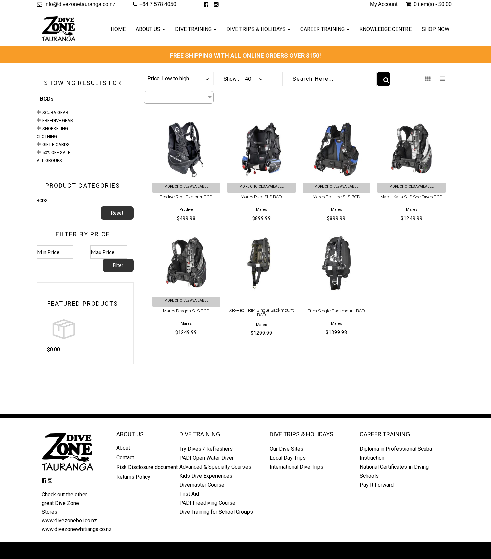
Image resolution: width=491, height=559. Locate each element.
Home (118, 29)
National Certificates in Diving (394, 467)
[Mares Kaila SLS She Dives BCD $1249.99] (411, 118)
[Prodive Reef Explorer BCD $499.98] (186, 118)
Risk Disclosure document (147, 467)
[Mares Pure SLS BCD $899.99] (261, 118)
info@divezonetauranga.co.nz (79, 4)
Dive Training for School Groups (216, 512)
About (123, 448)
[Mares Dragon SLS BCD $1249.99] (186, 232)
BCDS (42, 200)
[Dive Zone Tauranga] (58, 28)
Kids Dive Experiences (205, 476)
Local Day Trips (288, 458)
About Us (149, 29)
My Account (383, 4)
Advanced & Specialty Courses (215, 467)
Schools (369, 476)
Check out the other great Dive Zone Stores (64, 503)
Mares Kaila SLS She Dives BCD (411, 196)
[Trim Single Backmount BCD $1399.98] (336, 232)
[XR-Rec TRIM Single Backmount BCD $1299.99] (261, 232)
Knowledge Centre (385, 29)
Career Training (323, 29)
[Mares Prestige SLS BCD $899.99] (336, 118)
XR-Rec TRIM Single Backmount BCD (261, 312)
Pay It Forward (377, 485)
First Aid (189, 494)
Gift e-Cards (56, 144)
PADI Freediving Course (207, 503)
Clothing (47, 136)
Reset (117, 213)
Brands (152, 97)
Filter (118, 265)
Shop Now (435, 29)
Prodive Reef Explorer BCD (186, 196)
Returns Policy (134, 477)
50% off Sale (56, 152)
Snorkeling (55, 128)
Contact (125, 457)
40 (248, 78)
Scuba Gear (55, 112)
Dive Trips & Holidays (256, 29)
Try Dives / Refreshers (206, 449)
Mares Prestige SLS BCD (336, 196)
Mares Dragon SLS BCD (186, 310)
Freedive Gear (57, 120)
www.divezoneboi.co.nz (69, 520)
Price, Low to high (168, 78)
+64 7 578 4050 (157, 4)
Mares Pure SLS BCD (261, 196)
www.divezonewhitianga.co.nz (77, 529)
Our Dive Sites (286, 449)
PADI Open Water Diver (206, 458)
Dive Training (194, 29)
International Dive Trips (296, 467)
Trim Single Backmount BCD (336, 310)
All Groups (49, 160)
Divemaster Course (201, 485)
